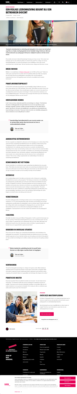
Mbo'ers (25, 352)
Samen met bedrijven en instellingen (45, 373)
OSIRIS (58, 357)
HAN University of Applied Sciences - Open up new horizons (17, 44)
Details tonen (17, 391)
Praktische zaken (61, 344)
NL (68, 2)
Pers (41, 362)
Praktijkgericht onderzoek (29, 372)
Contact (59, 347)
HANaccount (60, 354)
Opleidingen (20, 2)
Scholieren (25, 349)
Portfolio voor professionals (10, 17)
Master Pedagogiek (20, 17)
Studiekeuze (29, 2)
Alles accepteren (67, 378)
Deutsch (59, 374)
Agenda (42, 357)
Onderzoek (47, 2)
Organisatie (42, 352)
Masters (24, 357)
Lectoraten (25, 374)
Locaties (59, 349)
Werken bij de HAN (44, 349)
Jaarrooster (25, 362)
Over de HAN (43, 344)
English (58, 372)
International (60, 370)
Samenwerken (39, 2)
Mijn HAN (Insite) (61, 352)
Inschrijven (59, 359)
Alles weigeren (68, 385)
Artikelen (31, 44)
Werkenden (25, 354)
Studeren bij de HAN (27, 344)
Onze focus (42, 364)
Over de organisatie (44, 347)
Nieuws (41, 354)
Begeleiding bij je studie (28, 359)
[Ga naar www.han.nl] (8, 2)
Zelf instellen (67, 381)
